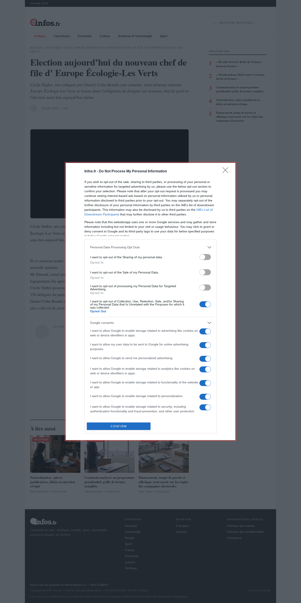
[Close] (227, 171)
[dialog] (150, 301)
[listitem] (150, 247)
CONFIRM (119, 426)
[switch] (205, 257)
